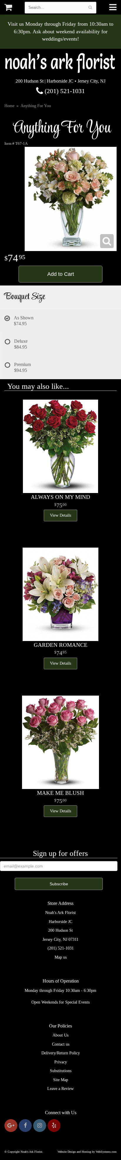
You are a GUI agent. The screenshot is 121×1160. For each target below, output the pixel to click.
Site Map (60, 1080)
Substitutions (60, 1071)
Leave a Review (60, 1088)
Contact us (60, 1044)
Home (9, 106)
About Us (60, 1035)
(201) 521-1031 (64, 91)
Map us (61, 957)
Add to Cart (60, 274)
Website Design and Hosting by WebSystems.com (87, 1151)
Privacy (60, 1062)
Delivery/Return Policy (60, 1053)
